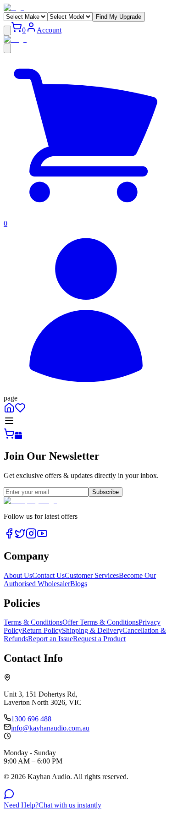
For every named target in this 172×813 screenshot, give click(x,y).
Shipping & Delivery (92, 630)
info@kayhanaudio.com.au (50, 728)
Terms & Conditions (33, 622)
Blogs (78, 584)
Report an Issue (50, 639)
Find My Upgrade (118, 16)
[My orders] (86, 390)
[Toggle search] (7, 48)
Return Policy (42, 630)
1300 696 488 (31, 719)
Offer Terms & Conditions (100, 622)
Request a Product (99, 639)
